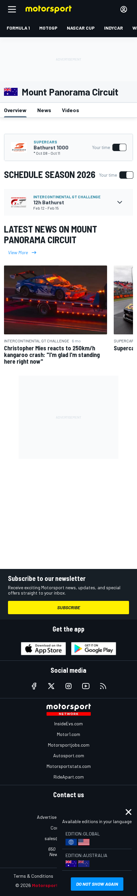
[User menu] (123, 9)
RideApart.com (69, 777)
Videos (70, 110)
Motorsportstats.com (69, 766)
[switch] (109, 147)
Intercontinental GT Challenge (66, 196)
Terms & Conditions (33, 876)
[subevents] (119, 202)
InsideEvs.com (68, 723)
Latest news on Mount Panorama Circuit (50, 234)
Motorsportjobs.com (68, 745)
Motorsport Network (55, 885)
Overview (15, 110)
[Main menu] (12, 9)
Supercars (45, 141)
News (44, 110)
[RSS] (103, 686)
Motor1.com (68, 734)
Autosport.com (68, 755)
